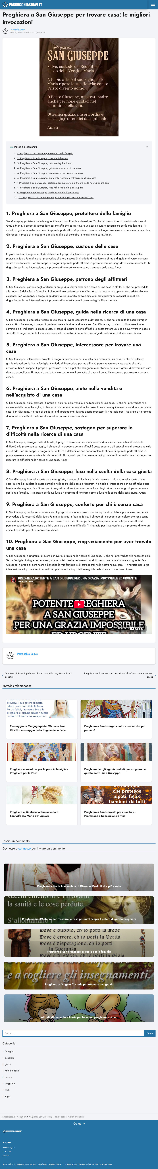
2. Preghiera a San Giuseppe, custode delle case (42, 158)
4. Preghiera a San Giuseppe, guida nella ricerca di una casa (49, 168)
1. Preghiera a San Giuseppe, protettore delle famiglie (45, 153)
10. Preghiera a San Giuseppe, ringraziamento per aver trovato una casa (56, 197)
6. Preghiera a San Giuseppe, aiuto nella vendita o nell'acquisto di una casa (56, 178)
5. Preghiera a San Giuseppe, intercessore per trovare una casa (50, 173)
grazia (8, 1064)
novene (8, 1077)
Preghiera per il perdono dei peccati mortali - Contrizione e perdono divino (118, 675)
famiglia (9, 1051)
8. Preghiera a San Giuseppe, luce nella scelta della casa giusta (50, 187)
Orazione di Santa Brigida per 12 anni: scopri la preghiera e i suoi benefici (38, 675)
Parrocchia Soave (17, 29)
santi (7, 1090)
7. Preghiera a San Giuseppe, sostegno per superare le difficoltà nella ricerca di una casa (63, 183)
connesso (24, 848)
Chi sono (7, 1151)
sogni (7, 1096)
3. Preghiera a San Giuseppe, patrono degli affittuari (44, 163)
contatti (6, 1155)
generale (9, 1058)
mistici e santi (12, 1070)
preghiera (10, 1083)
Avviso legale (9, 1147)
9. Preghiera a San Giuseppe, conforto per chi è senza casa (48, 192)
